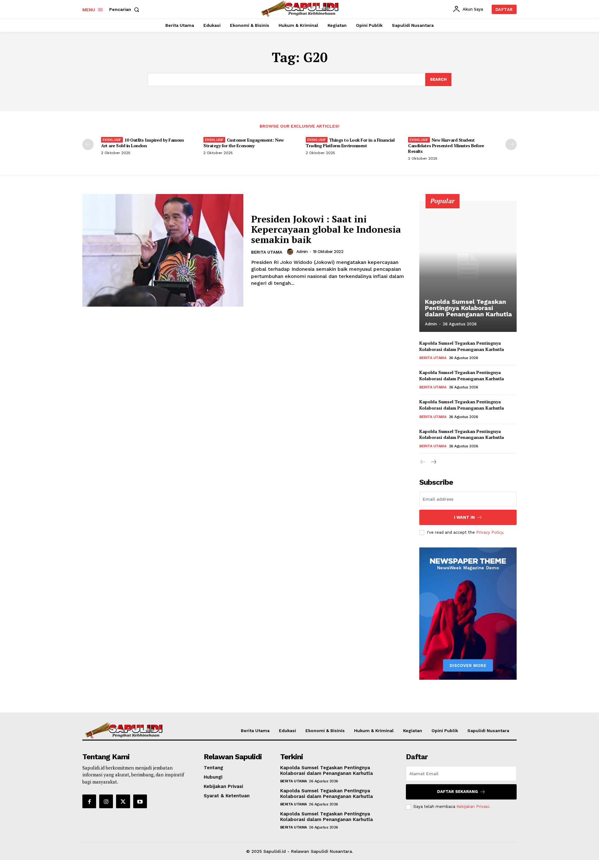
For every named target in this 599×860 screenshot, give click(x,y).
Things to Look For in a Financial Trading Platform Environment (350, 142)
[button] (125, 9)
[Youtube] (140, 801)
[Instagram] (106, 801)
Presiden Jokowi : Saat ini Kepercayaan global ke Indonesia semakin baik (326, 229)
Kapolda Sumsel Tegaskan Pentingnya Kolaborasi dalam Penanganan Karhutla (468, 308)
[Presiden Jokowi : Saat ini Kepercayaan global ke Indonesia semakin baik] (162, 250)
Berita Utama (266, 252)
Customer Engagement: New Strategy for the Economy (243, 142)
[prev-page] (88, 144)
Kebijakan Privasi (472, 806)
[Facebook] (89, 801)
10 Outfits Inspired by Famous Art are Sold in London (142, 142)
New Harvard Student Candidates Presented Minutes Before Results (446, 145)
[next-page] (511, 144)
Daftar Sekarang (457, 791)
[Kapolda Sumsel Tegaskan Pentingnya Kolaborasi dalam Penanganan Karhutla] (468, 266)
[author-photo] (291, 252)
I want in (464, 517)
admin (302, 251)
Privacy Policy (489, 532)
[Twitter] (123, 801)
